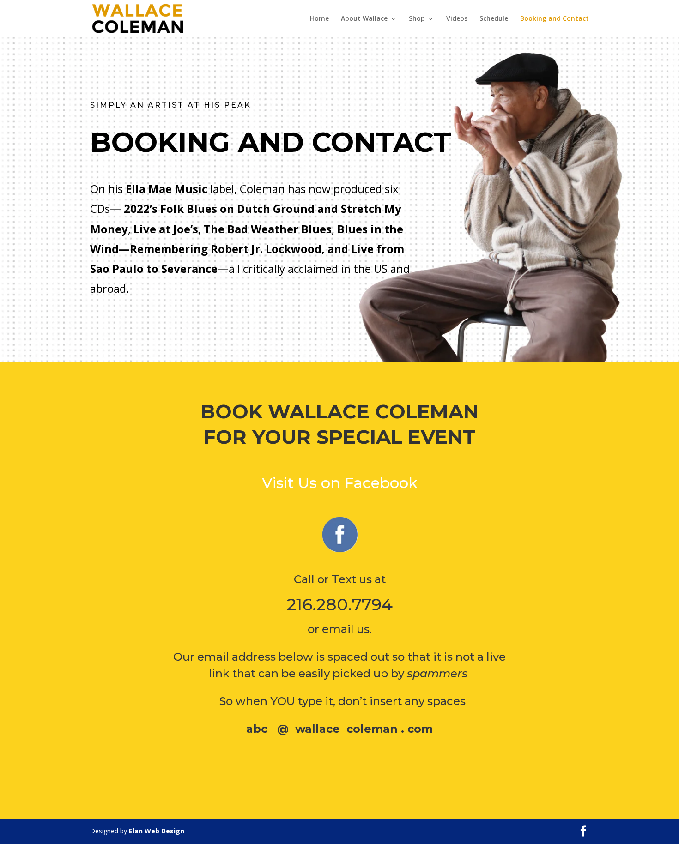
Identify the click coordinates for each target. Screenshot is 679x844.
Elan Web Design (156, 830)
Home (319, 19)
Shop (417, 19)
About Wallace (364, 19)
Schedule (493, 19)
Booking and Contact (554, 19)
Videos (456, 19)
